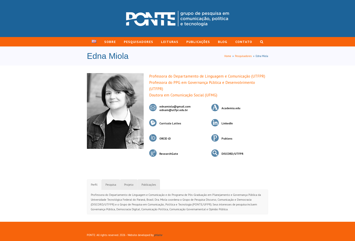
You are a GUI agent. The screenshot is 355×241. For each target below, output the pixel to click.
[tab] (94, 184)
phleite (158, 235)
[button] (261, 41)
